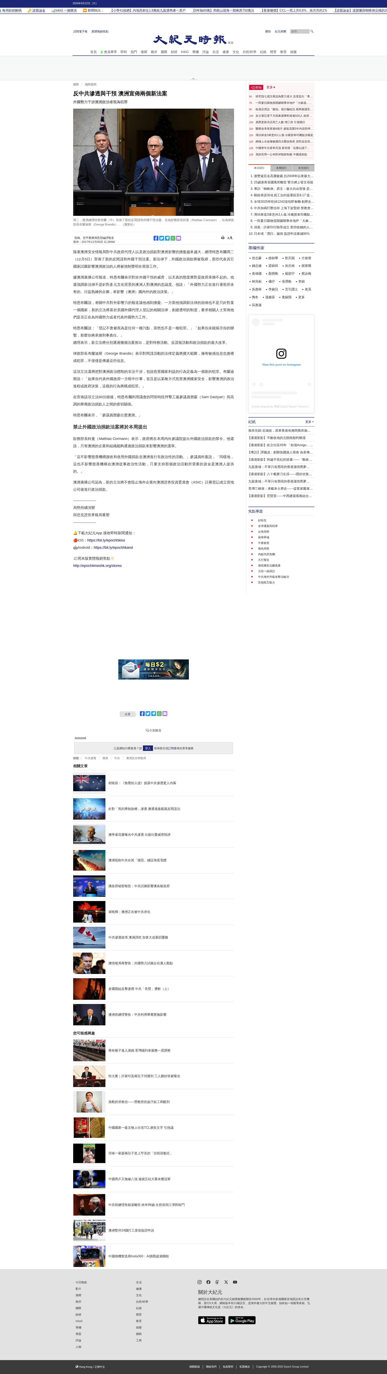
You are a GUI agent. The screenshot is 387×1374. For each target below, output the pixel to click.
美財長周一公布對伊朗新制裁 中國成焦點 (281, 154)
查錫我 (286, 297)
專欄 (195, 52)
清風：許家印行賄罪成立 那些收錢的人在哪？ (283, 228)
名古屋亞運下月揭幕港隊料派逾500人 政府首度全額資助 (284, 116)
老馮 (308, 289)
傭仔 (271, 281)
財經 (174, 52)
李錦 (301, 281)
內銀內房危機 (266, 554)
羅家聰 (306, 265)
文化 (236, 52)
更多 (301, 297)
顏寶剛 (273, 273)
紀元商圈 (280, 31)
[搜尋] (312, 31)
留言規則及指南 (80, 738)
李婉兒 (273, 289)
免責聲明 (228, 1366)
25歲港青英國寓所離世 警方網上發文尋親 (283, 182)
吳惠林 (257, 289)
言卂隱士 (291, 289)
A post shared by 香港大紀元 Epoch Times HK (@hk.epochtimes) (293, 406)
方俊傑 (306, 258)
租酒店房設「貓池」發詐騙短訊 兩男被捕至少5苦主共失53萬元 (284, 109)
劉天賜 (290, 258)
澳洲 (105, 758)
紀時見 (262, 520)
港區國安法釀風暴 (269, 565)
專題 (78, 1334)
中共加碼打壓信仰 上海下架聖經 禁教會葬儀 (284, 208)
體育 (273, 52)
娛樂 (293, 52)
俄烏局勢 (263, 548)
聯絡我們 (211, 1366)
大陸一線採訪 (266, 571)
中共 (117, 758)
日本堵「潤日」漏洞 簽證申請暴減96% (282, 233)
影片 (78, 1288)
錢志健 (257, 265)
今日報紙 (81, 1282)
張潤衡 (286, 281)
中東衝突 (263, 543)
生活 (215, 52)
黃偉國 (257, 273)
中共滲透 (90, 758)
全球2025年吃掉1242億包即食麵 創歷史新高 (284, 202)
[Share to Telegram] (167, 238)
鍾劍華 (273, 258)
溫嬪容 (270, 297)
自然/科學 (249, 52)
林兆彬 (257, 281)
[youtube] (235, 1282)
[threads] (217, 1282)
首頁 (93, 52)
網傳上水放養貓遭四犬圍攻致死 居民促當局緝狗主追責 (284, 141)
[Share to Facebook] (156, 238)
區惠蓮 (257, 305)
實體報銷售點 (100, 31)
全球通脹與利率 (268, 526)
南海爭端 (263, 537)
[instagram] (200, 1282)
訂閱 (171, 748)
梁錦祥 (273, 265)
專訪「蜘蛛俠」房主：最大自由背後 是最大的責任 (283, 189)
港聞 (144, 52)
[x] (226, 1282)
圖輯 (139, 1334)
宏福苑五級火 (266, 582)
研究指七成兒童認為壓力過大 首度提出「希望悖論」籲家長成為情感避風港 (284, 96)
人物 (78, 1346)
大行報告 (263, 559)
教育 (283, 52)
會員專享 (110, 52)
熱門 (134, 52)
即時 (124, 52)
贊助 (268, 31)
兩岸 (154, 52)
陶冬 (255, 297)
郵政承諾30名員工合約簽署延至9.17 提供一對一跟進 (283, 195)
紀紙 (263, 52)
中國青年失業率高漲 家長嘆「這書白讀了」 (283, 148)
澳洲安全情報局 (136, 758)
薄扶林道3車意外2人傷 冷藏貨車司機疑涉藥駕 (284, 135)
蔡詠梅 (306, 273)
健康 (226, 52)
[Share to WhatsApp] (173, 238)
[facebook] (208, 1282)
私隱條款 (244, 1366)
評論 (205, 52)
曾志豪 (257, 258)
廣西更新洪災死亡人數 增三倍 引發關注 (280, 122)
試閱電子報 (80, 31)
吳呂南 (290, 265)
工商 (139, 1340)
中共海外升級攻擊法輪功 (273, 576)
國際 (164, 52)
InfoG (185, 52)
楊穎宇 (290, 273)
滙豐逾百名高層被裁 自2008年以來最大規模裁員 (284, 176)
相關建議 (194, 1366)
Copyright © (263, 1366)
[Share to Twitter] (161, 238)
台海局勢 (263, 531)
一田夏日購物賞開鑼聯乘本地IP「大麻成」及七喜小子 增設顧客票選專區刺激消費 (284, 103)
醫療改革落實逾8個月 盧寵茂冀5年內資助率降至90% (284, 129)
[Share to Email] (178, 238)
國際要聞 (90, 84)
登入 (148, 748)
